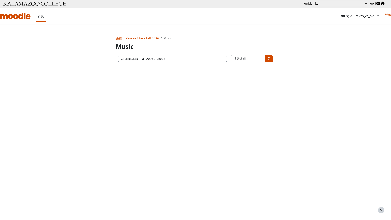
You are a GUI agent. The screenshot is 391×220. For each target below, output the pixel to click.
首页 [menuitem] (41, 16)
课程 (119, 38)
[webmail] (378, 3)
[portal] (383, 3)
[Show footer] (381, 210)
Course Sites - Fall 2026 (142, 38)
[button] (359, 16)
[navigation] (335, 3)
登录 (388, 14)
